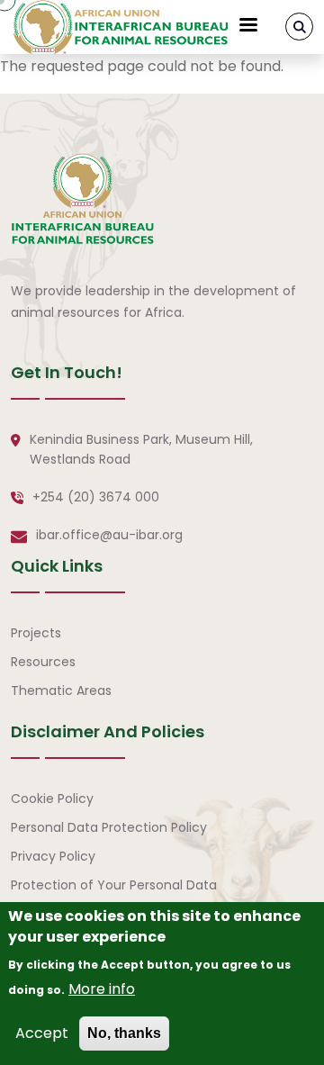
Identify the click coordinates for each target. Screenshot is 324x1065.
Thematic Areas (61, 690)
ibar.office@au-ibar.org (109, 535)
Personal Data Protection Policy (109, 827)
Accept (41, 1033)
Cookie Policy (52, 799)
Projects (36, 633)
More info (101, 989)
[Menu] (247, 26)
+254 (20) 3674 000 (95, 497)
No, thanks (124, 1033)
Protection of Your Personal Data (114, 885)
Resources (43, 662)
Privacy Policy (53, 856)
